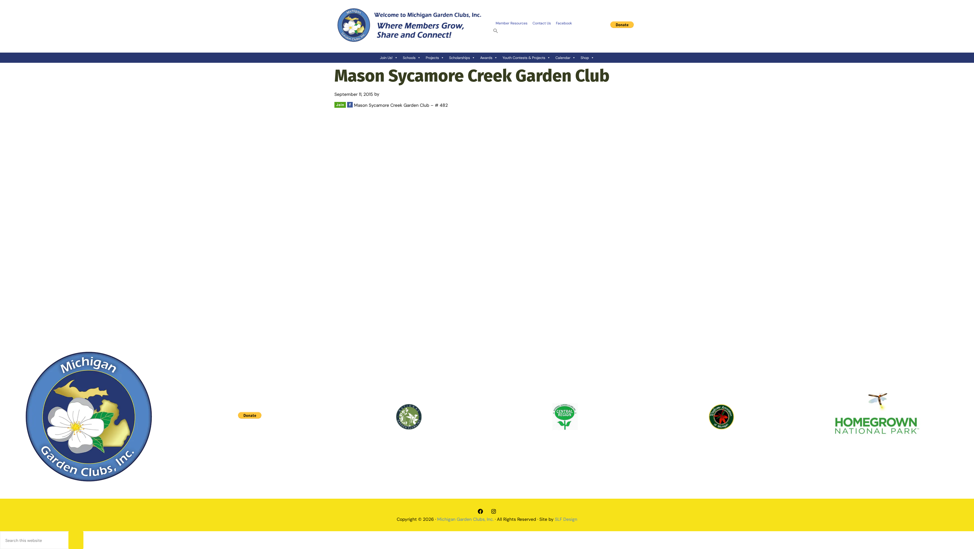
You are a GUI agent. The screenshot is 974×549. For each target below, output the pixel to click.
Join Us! (386, 57)
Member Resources (511, 23)
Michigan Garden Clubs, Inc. (465, 519)
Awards (486, 57)
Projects (432, 57)
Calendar (562, 57)
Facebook (564, 23)
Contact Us (542, 23)
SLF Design (566, 519)
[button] (495, 31)
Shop (585, 57)
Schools (409, 57)
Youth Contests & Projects (524, 57)
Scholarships (459, 57)
